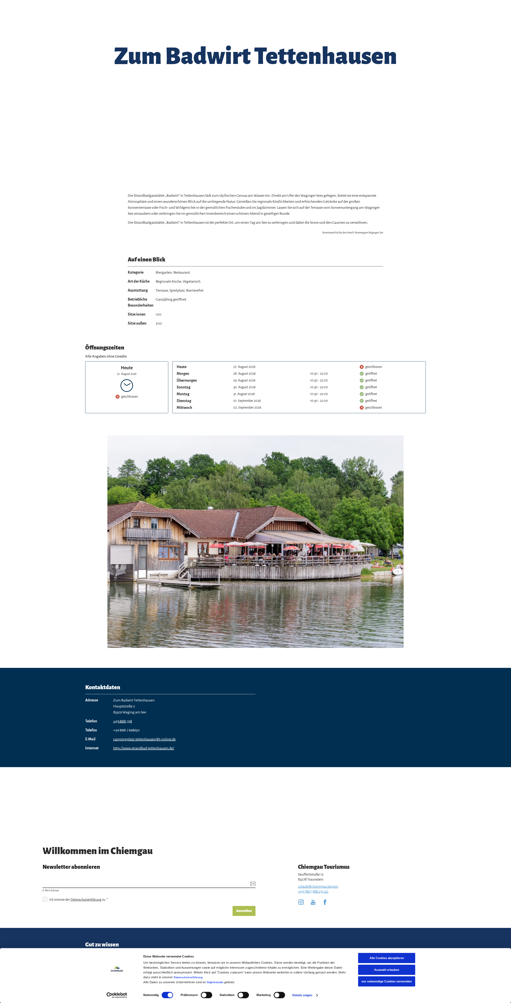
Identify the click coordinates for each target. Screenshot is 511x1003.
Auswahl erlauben (386, 969)
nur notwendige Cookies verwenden (386, 981)
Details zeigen (302, 995)
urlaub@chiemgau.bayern (318, 886)
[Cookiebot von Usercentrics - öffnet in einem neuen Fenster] (116, 995)
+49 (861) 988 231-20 (313, 891)
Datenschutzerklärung (188, 977)
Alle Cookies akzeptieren (386, 958)
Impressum (215, 982)
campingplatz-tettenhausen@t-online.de (144, 739)
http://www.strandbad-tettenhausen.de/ (143, 748)
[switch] (206, 995)
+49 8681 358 (122, 721)
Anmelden (244, 911)
